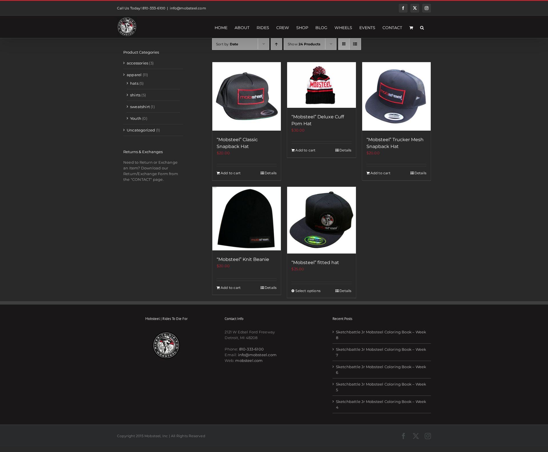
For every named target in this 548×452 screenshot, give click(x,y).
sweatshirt (140, 106)
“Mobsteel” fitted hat (315, 262)
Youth (135, 118)
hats (134, 83)
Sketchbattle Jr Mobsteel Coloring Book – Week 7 (381, 352)
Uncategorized (141, 130)
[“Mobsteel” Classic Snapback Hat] (246, 96)
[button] (422, 27)
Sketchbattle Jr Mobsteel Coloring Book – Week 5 (381, 387)
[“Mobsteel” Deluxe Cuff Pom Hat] (321, 85)
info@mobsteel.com (188, 8)
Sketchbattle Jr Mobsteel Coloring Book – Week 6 (381, 369)
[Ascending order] (276, 44)
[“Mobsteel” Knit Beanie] (246, 218)
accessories (137, 63)
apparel (134, 74)
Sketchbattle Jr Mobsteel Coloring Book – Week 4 (381, 404)
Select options (308, 291)
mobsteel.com (249, 360)
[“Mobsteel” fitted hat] (321, 220)
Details (271, 173)
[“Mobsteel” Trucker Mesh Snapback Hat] (396, 96)
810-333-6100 (251, 349)
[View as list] (355, 44)
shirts (135, 95)
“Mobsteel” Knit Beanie (243, 259)
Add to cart (231, 173)
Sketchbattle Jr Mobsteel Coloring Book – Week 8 (381, 335)
